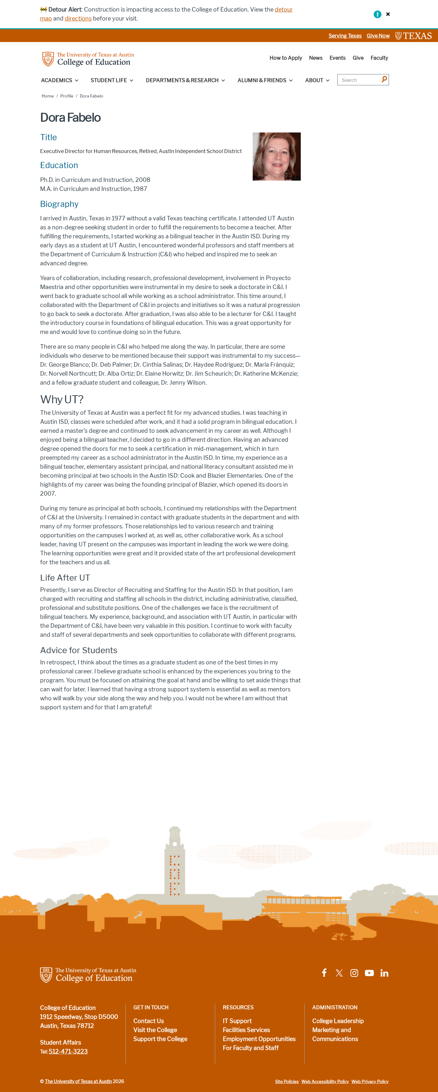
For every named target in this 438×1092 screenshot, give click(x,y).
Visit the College (155, 1030)
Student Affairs (60, 1042)
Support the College (160, 1039)
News (316, 58)
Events (338, 58)
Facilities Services (246, 1030)
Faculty (379, 58)
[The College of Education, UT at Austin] (88, 59)
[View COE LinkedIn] (384, 972)
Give (358, 58)
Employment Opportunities (259, 1039)
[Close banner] (386, 14)
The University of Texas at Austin (78, 1081)
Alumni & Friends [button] (262, 80)
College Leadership (338, 1021)
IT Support (237, 1021)
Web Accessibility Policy (325, 1081)
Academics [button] (56, 80)
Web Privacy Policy (370, 1081)
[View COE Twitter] (339, 972)
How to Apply (286, 58)
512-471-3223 (68, 1051)
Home (48, 96)
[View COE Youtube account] (369, 972)
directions (78, 18)
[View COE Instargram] (354, 972)
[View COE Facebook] (324, 972)
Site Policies (287, 1081)
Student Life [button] (109, 80)
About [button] (314, 80)
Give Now (378, 36)
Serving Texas (345, 36)
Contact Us (148, 1021)
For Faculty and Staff (251, 1048)
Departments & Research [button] (182, 80)
